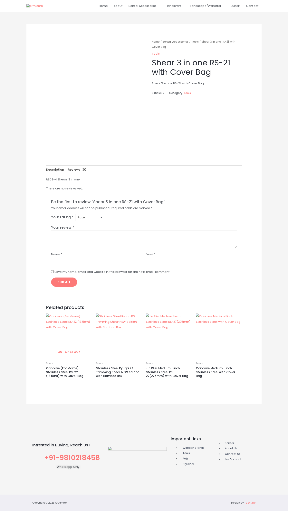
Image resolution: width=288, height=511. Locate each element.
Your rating (62, 216)
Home (103, 6)
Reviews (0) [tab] (77, 170)
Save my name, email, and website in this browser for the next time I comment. (112, 272)
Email (150, 254)
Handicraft (173, 6)
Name (56, 254)
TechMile (250, 503)
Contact (252, 6)
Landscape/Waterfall (205, 6)
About (118, 6)
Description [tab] (55, 170)
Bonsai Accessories (143, 6)
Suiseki (235, 6)
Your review (62, 227)
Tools (195, 42)
